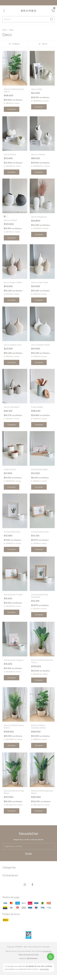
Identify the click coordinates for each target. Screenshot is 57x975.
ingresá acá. (47, 951)
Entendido (44, 969)
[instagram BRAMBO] (25, 884)
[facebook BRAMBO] (32, 884)
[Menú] (4, 11)
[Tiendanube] (28, 958)
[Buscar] (51, 19)
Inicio (4, 30)
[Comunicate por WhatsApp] (50, 956)
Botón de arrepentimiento (29, 954)
